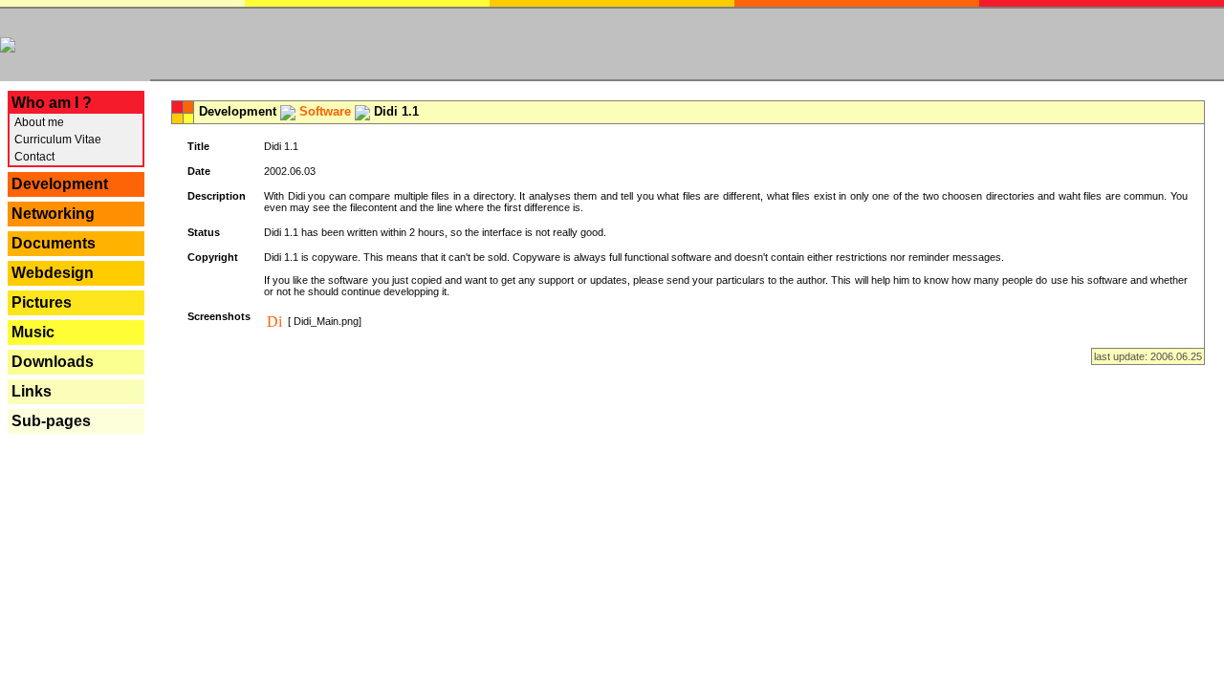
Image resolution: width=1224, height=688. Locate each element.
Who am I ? (51, 103)
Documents (53, 243)
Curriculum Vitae (56, 139)
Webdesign (52, 273)
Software (325, 111)
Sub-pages (51, 421)
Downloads (52, 362)
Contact (33, 156)
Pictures (41, 302)
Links (31, 391)
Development (59, 184)
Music (33, 332)
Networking (53, 213)
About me (37, 122)
